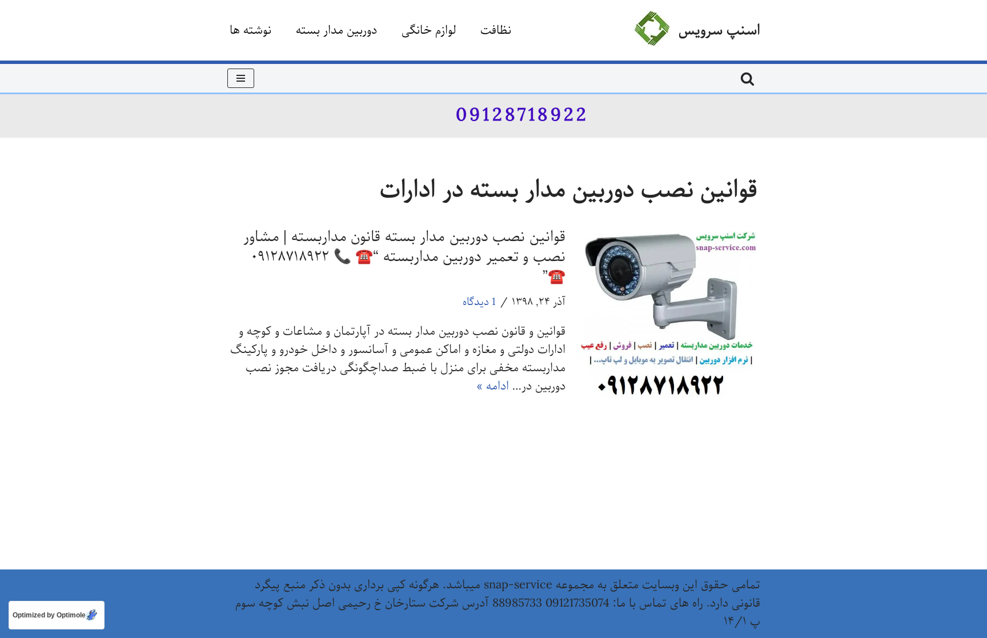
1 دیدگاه (479, 302)
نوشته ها (250, 31)
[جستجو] (747, 78)
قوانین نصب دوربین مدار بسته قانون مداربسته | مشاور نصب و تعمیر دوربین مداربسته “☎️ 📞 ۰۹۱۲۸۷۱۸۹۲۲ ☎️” (404, 257)
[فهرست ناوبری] (240, 78)
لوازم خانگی (429, 31)
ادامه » (492, 386)
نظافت (495, 31)
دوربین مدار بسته (336, 31)
